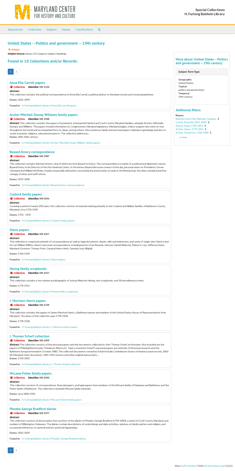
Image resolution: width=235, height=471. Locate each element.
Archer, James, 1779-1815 (190, 129)
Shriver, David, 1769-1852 (190, 125)
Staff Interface (189, 465)
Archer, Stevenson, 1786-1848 (192, 132)
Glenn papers (19, 229)
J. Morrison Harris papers (28, 300)
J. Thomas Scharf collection (29, 336)
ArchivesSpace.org (214, 465)
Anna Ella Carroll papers (27, 82)
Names (66, 29)
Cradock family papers (26, 194)
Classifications (84, 29)
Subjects (52, 29)
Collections (34, 29)
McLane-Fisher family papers (30, 373)
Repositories (15, 29)
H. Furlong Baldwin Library (35, 105)
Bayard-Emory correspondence (32, 152)
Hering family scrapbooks (28, 268)
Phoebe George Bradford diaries (33, 409)
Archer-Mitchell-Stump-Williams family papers (44, 114)
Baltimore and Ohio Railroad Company (196, 118)
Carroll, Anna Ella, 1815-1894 (191, 122)
